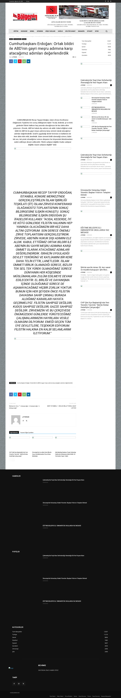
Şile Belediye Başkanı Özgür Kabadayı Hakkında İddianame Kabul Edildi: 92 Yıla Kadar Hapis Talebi (65, 454)
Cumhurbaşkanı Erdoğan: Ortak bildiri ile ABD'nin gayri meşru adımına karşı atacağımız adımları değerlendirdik (45, 383)
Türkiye (24, 39)
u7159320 (14, 57)
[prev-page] (10, 460)
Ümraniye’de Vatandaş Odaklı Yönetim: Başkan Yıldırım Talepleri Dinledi (101, 99)
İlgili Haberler (14, 432)
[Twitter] (111, 1)
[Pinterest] (20, 61)
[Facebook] (105, 1)
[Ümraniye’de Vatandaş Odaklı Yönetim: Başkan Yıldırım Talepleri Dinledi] (85, 100)
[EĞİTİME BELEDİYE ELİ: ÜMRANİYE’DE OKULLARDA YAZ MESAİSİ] (85, 109)
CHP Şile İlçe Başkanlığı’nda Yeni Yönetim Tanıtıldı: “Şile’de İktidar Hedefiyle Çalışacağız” (18, 454)
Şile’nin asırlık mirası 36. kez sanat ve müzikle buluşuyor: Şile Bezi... (101, 119)
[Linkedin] (28, 61)
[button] (106, 31)
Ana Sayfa (11, 36)
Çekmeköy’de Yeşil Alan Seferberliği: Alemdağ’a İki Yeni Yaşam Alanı (96, 81)
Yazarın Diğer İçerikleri (26, 432)
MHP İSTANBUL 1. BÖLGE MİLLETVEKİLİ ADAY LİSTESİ (61, 407)
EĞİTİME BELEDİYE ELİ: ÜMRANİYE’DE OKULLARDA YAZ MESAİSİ (101, 109)
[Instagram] (108, 1)
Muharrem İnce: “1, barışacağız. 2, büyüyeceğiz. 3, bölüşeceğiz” (24, 407)
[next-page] (13, 460)
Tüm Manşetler (17, 39)
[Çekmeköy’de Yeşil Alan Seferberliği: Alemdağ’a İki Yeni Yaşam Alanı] (96, 70)
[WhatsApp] (24, 61)
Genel (17, 36)
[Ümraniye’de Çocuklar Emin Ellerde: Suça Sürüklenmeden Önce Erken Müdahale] (42, 443)
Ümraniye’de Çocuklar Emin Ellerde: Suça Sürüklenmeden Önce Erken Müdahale (42, 454)
